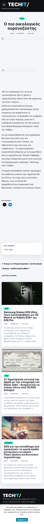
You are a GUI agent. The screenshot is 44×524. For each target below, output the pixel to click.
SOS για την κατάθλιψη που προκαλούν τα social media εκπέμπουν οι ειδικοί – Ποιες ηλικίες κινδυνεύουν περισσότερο (21, 452)
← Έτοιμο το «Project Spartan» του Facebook (22, 264)
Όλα (22, 18)
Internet (8, 443)
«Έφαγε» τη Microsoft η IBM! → (16, 268)
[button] (22, 520)
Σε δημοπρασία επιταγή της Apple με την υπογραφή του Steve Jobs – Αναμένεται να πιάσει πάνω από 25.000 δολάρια (22, 385)
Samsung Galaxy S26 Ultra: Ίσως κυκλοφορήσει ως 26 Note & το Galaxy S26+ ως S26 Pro (21, 316)
